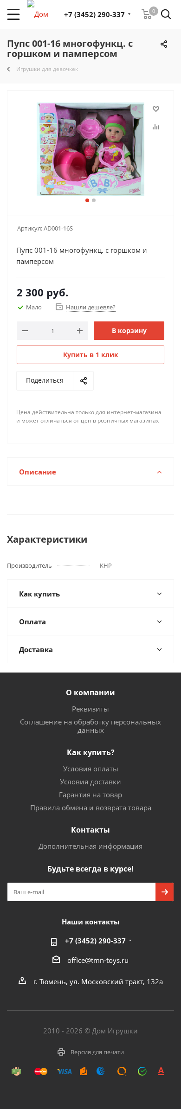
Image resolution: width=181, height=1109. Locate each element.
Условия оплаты (90, 768)
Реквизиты (90, 708)
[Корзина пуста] (147, 14)
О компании (90, 692)
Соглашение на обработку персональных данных (90, 726)
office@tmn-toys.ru (98, 960)
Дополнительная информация (90, 846)
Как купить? (91, 752)
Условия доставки (90, 781)
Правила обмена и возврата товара (90, 807)
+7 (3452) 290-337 (94, 14)
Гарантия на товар (90, 794)
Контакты (90, 830)
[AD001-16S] (90, 149)
